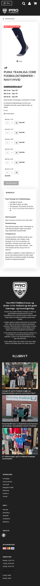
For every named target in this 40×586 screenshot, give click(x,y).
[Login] (29, 3)
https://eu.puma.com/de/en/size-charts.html (18, 220)
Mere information (9, 114)
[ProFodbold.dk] (20, 11)
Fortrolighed (6, 478)
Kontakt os (6, 493)
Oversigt (5, 496)
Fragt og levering (7, 481)
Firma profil (6, 484)
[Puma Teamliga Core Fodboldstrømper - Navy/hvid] (20, 41)
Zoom (20, 61)
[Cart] (35, 3)
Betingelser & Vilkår (8, 487)
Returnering (6, 490)
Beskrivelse (10, 193)
